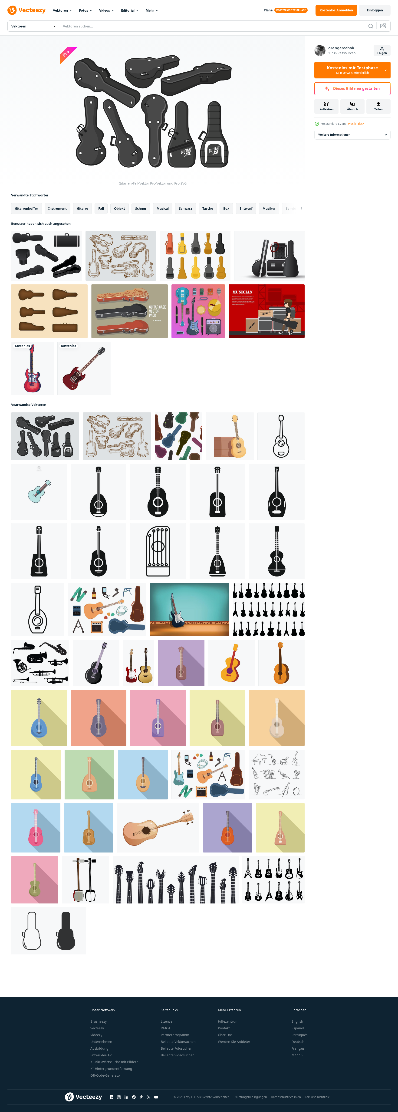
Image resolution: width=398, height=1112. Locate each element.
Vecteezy (97, 1028)
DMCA (165, 1028)
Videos (104, 10)
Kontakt (224, 1028)
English (297, 1021)
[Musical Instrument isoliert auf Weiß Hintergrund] (231, 663)
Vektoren (60, 10)
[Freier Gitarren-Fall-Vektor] (195, 256)
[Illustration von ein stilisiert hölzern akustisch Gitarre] (158, 828)
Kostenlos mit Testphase (352, 70)
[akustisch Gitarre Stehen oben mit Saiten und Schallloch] (281, 663)
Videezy (96, 1035)
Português (300, 1035)
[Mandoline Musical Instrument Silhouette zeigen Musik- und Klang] (277, 492)
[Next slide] (297, 208)
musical (163, 208)
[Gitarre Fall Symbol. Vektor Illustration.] (48, 930)
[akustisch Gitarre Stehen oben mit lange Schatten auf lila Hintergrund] (227, 828)
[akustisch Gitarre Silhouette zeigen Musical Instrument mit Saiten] (39, 551)
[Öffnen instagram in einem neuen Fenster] (119, 1097)
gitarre (82, 208)
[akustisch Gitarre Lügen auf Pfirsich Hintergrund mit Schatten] (98, 718)
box (226, 208)
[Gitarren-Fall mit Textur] (129, 311)
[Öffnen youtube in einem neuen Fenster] (156, 1097)
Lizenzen (167, 1021)
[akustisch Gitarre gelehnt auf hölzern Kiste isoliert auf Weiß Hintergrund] (230, 436)
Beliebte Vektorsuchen (178, 1041)
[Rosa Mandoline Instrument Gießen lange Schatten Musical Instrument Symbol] (280, 828)
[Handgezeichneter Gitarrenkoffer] (121, 256)
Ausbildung (99, 1048)
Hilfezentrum (228, 1021)
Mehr (150, 10)
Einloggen (375, 10)
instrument (57, 208)
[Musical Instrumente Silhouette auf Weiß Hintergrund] (40, 663)
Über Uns (225, 1035)
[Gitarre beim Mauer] (189, 609)
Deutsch (298, 1041)
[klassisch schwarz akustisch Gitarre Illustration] (96, 663)
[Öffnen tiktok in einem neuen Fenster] (141, 1097)
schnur (140, 208)
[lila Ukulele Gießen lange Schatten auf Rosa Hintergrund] (158, 718)
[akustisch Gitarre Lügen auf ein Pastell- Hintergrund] (277, 718)
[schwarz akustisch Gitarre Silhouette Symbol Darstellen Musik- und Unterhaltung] (217, 492)
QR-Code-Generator (105, 1075)
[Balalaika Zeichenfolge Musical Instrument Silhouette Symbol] (217, 551)
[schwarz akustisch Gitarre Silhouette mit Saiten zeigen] (98, 551)
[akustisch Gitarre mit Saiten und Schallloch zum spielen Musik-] (281, 436)
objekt (119, 208)
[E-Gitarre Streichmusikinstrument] (84, 368)
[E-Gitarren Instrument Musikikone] (32, 368)
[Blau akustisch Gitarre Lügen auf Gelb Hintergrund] (36, 774)
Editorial (128, 10)
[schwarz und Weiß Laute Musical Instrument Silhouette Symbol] (98, 492)
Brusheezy (98, 1021)
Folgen (382, 53)
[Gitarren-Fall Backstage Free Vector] (269, 256)
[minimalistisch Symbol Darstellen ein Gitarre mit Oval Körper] (37, 609)
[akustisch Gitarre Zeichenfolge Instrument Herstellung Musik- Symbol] (88, 828)
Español (298, 1028)
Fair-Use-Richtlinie (317, 1097)
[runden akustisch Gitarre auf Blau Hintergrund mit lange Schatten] (143, 774)
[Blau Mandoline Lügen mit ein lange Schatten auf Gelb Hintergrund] (39, 718)
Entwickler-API (101, 1055)
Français (298, 1048)
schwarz (185, 208)
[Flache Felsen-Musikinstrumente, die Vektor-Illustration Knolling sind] (198, 311)
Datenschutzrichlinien (286, 1097)
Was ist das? (356, 124)
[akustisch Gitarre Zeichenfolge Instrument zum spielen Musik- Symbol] (34, 879)
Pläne (268, 10)
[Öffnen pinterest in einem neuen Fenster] (134, 1097)
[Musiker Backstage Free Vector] (267, 311)
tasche (207, 208)
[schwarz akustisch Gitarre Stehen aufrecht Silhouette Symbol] (158, 492)
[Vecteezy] (26, 10)
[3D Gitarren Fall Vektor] (46, 256)
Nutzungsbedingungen (250, 1097)
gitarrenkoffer (26, 208)
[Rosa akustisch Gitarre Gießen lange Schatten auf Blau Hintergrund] (35, 828)
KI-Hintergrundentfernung (111, 1068)
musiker (269, 208)
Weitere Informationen (334, 135)
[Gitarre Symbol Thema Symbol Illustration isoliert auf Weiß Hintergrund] (39, 492)
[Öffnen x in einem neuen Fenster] (149, 1097)
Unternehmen (101, 1041)
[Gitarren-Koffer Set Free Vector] (49, 311)
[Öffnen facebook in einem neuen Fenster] (111, 1097)
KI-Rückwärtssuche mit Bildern (114, 1062)
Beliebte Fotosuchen (176, 1048)
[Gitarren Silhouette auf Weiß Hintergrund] (269, 609)
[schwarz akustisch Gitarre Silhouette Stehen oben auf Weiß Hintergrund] (277, 551)
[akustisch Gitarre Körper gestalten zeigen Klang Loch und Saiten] (158, 551)
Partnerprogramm (175, 1035)
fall (101, 208)
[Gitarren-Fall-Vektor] (45, 436)
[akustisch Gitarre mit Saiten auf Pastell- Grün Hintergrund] (89, 774)
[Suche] (371, 26)
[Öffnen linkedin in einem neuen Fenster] (126, 1097)
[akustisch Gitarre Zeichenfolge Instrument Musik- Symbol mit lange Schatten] (217, 718)
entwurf (246, 208)
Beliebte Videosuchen (177, 1055)
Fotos (83, 10)
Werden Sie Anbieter (234, 1041)
